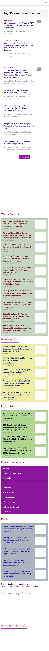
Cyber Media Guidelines (30, 586)
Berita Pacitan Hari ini (12, 473)
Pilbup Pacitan (9, 502)
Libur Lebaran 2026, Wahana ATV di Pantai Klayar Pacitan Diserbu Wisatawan (19, 25)
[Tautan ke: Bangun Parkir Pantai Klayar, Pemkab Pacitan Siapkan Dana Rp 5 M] (40, 126)
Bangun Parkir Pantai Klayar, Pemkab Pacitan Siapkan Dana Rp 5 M (19, 125)
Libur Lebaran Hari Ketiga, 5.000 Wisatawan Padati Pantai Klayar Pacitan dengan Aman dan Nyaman (19, 46)
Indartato (7, 488)
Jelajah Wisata (9, 20)
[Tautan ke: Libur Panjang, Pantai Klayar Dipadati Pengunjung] (40, 143)
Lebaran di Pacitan (11, 41)
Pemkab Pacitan (10, 497)
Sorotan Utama (21, 31)
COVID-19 (7, 512)
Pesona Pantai (21, 81)
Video (5, 483)
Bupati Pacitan (9, 492)
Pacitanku (7, 478)
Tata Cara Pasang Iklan (10, 586)
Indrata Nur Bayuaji (11, 507)
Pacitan (6, 468)
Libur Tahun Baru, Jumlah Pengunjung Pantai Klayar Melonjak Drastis (16, 108)
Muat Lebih (24, 157)
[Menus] (46, 2)
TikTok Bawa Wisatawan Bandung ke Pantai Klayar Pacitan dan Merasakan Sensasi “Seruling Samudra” (18, 73)
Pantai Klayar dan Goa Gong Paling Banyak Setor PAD (16, 91)
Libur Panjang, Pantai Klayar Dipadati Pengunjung (17, 142)
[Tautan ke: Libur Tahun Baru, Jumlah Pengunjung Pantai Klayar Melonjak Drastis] (40, 108)
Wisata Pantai (9, 68)
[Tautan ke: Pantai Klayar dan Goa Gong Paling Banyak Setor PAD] (40, 92)
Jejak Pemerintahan (11, 132)
